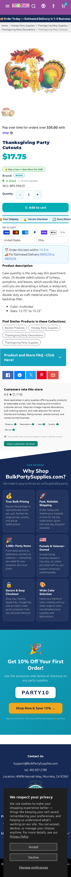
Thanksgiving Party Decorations (18, 29)
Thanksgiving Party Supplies (52, 25)
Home (5, 25)
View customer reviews (21, 444)
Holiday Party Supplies (23, 25)
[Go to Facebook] (7, 375)
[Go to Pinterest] (42, 375)
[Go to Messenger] (19, 375)
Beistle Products (14, 328)
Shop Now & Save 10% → (35, 708)
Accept (33, 846)
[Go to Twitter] (31, 375)
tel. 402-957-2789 (35, 770)
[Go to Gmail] (53, 375)
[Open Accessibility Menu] (43, 6)
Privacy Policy (19, 836)
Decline (33, 857)
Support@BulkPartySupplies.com (35, 763)
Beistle (19, 175)
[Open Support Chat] (53, 6)
